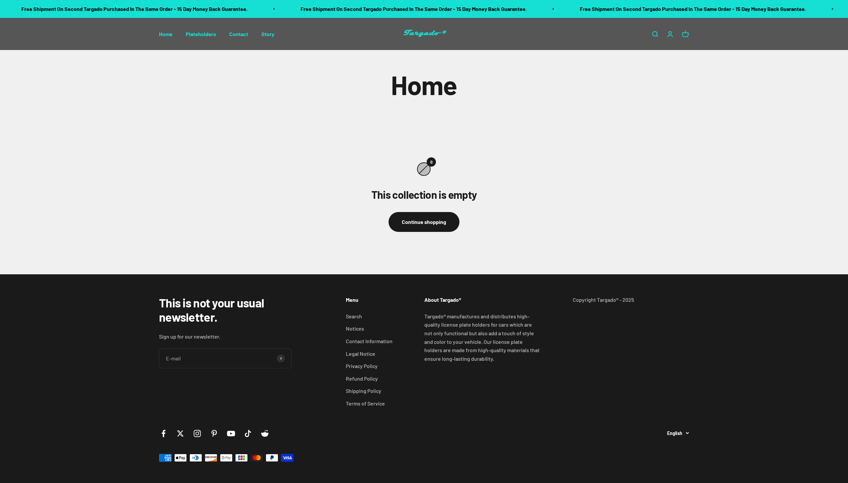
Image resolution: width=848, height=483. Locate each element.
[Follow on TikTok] (247, 433)
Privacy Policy (362, 366)
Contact (238, 33)
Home (166, 33)
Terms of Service (365, 403)
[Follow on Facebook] (163, 433)
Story (267, 33)
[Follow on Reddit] (264, 433)
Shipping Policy (363, 391)
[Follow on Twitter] (180, 433)
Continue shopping (424, 222)
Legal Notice (360, 353)
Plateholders (201, 33)
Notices (355, 328)
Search (354, 316)
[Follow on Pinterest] (214, 433)
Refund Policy (362, 378)
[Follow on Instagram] (197, 433)
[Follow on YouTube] (231, 433)
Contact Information (369, 341)
